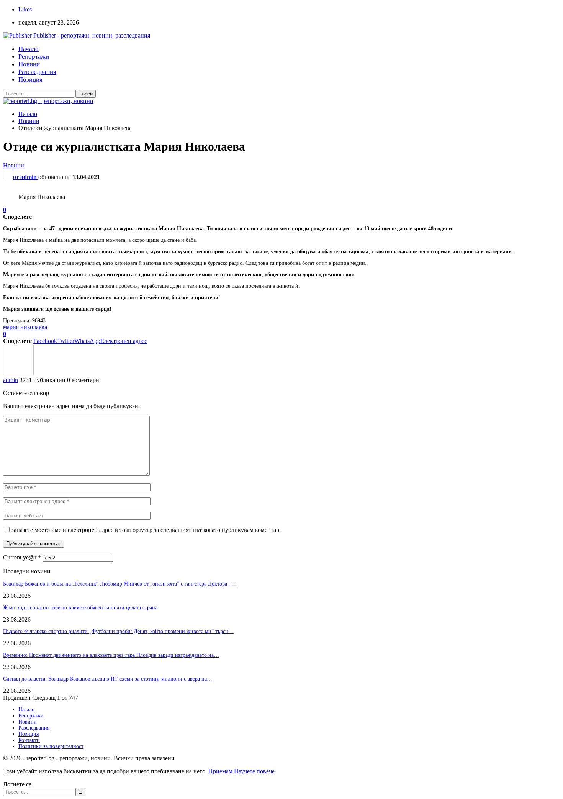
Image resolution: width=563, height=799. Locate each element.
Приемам (220, 771)
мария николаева (25, 327)
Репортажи (33, 56)
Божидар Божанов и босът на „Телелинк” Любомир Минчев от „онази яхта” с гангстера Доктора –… (120, 584)
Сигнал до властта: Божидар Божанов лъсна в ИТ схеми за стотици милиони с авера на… (107, 679)
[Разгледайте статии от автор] (18, 373)
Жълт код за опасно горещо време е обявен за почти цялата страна (80, 607)
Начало (28, 49)
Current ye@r (22, 557)
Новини (29, 64)
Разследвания (37, 71)
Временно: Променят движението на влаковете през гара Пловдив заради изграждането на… (111, 655)
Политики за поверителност (50, 746)
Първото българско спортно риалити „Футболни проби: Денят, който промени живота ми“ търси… (118, 631)
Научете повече (254, 771)
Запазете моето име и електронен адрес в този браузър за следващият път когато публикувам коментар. (146, 530)
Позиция (30, 79)
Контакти (29, 740)
